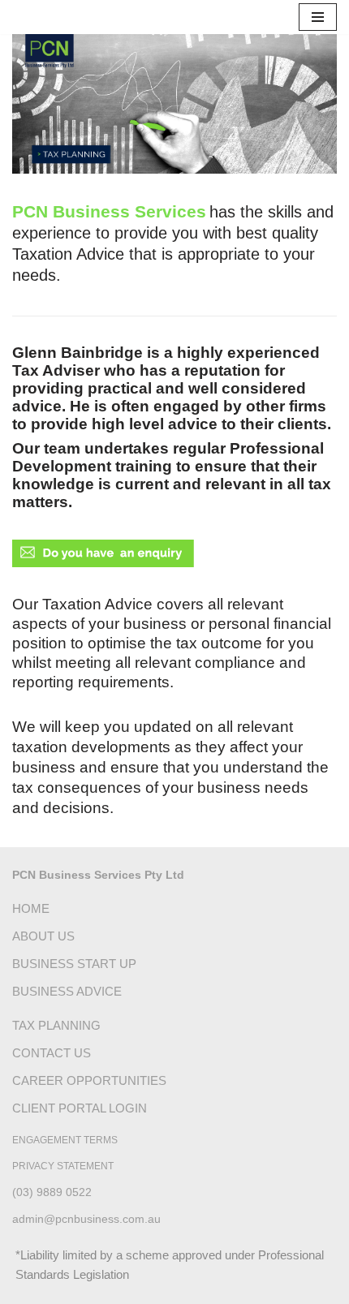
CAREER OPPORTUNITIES (89, 1080)
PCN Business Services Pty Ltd (98, 874)
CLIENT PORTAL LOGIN (79, 1108)
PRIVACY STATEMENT (63, 1166)
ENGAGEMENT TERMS (65, 1140)
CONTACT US (51, 1053)
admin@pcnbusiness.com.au (86, 1218)
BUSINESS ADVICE (67, 991)
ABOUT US (43, 936)
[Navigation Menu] (318, 17)
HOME (31, 908)
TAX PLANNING (56, 1025)
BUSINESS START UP (74, 963)
